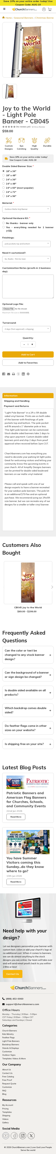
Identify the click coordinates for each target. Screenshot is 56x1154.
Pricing (5, 1108)
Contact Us (12, 974)
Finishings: (8, 237)
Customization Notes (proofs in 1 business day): (26, 269)
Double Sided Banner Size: (18, 166)
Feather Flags (8, 1037)
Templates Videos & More (14, 1058)
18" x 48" (11, 175)
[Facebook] (3, 374)
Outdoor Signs (9, 1055)
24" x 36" (11, 179)
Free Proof (7, 1080)
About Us (6, 1069)
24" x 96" (11, 196)
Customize (7, 1051)
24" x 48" (11, 183)
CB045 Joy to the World (28, 607)
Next (51, 587)
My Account (7, 1105)
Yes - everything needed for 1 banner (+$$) (30, 229)
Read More (15, 817)
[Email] (8, 374)
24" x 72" (11, 191)
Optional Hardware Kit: (16, 218)
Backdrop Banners (10, 1044)
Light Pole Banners (11, 1041)
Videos (5, 1119)
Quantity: (28, 337)
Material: (8, 203)
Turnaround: (9, 322)
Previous (4, 587)
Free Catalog (8, 1076)
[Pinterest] (28, 374)
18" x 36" (11, 171)
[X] (18, 374)
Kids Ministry (8, 1034)
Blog (4, 1094)
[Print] (13, 374)
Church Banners (9, 1030)
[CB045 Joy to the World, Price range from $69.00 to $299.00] (28, 583)
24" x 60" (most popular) (20, 187)
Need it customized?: (14, 252)
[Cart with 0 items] (49, 9)
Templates (7, 1112)
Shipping (6, 1115)
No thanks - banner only (19, 223)
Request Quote (9, 1083)
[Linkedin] (23, 374)
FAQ (4, 1090)
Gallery (5, 1122)
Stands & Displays (10, 1048)
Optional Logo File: (12, 304)
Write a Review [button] (38, 127)
